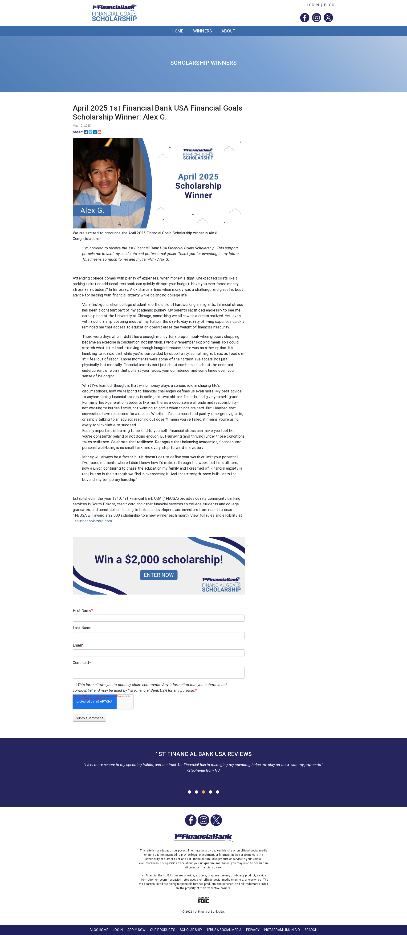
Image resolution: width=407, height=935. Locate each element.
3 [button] (203, 792)
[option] (203, 763)
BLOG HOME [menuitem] (99, 930)
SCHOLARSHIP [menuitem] (191, 930)
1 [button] (189, 792)
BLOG (329, 5)
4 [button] (210, 792)
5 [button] (217, 792)
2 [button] (196, 792)
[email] (99, 132)
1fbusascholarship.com (92, 521)
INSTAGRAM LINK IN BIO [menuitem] (282, 930)
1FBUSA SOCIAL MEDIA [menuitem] (224, 930)
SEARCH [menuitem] (311, 930)
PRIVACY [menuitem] (253, 930)
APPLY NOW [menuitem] (136, 930)
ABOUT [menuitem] (228, 30)
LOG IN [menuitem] (118, 930)
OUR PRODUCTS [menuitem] (162, 930)
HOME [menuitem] (178, 30)
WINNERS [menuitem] (202, 30)
